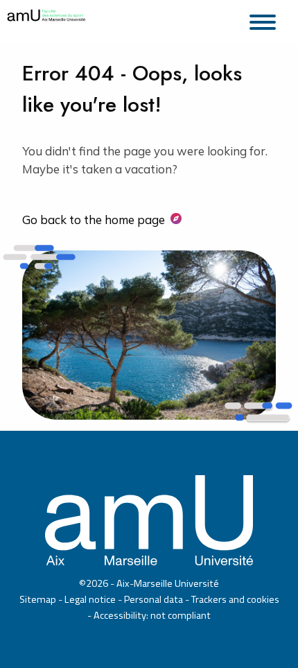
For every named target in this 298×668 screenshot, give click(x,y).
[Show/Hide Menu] (266, 20)
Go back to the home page (93, 219)
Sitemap (37, 599)
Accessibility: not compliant (152, 615)
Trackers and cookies (235, 599)
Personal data (153, 599)
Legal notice (90, 599)
